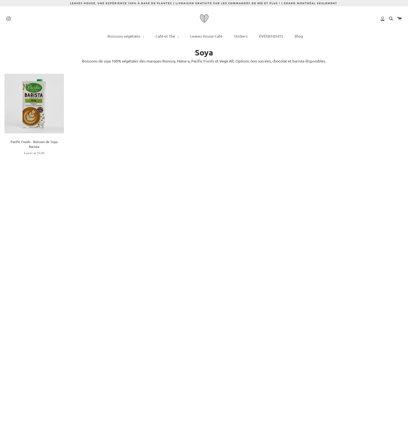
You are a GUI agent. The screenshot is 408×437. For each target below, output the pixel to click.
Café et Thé (166, 36)
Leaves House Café (206, 36)
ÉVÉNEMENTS (271, 36)
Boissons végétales (124, 36)
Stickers (241, 36)
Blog (299, 36)
